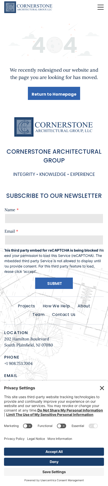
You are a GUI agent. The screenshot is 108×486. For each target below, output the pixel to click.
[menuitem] (26, 306)
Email (10, 231)
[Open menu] (100, 7)
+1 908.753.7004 (18, 363)
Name (10, 209)
